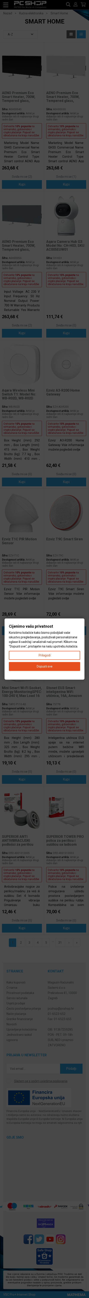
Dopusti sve (44, 666)
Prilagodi (45, 655)
